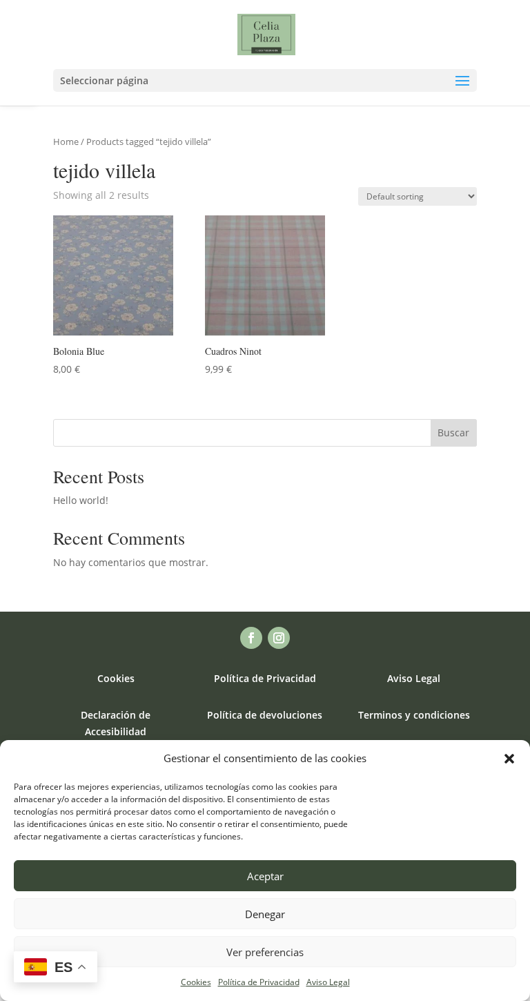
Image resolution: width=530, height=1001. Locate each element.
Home (66, 141)
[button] (509, 759)
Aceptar (265, 876)
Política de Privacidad (259, 982)
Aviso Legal (328, 982)
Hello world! (80, 500)
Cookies (196, 982)
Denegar (265, 914)
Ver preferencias (265, 952)
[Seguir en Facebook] (251, 638)
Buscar (453, 432)
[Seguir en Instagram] (279, 638)
